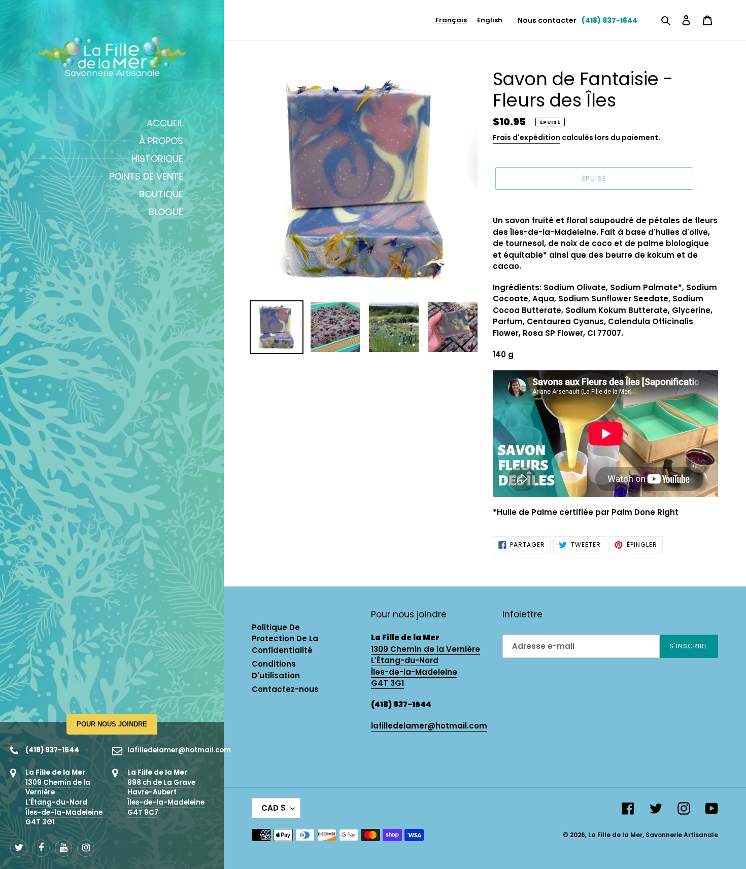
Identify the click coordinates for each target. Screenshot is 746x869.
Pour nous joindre (112, 724)
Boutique (161, 194)
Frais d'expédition (526, 137)
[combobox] (451, 20)
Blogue (166, 211)
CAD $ (273, 808)
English (489, 20)
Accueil (165, 123)
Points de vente (146, 176)
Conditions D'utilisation (276, 669)
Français (451, 20)
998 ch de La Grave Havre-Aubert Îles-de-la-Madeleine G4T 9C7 (166, 797)
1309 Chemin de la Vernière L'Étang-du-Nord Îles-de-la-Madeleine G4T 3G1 (64, 802)
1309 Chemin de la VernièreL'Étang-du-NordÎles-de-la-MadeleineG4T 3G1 (425, 666)
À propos (161, 140)
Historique (157, 158)
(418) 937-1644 (52, 750)
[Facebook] (41, 848)
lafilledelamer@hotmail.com (179, 750)
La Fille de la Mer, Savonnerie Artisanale (653, 834)
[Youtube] (63, 848)
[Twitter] (18, 848)
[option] (489, 20)
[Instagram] (85, 848)
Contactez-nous (285, 689)
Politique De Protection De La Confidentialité (285, 638)
